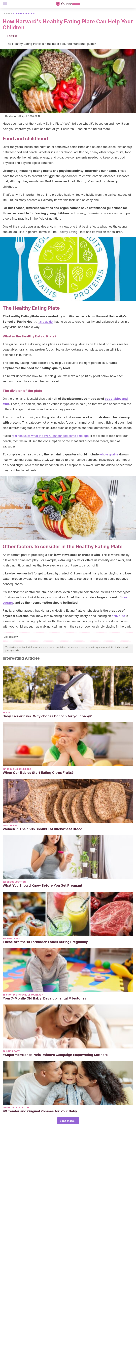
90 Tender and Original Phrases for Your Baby (40, 1111)
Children (7, 13)
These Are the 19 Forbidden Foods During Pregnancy (45, 942)
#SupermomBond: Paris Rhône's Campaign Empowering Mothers (55, 1055)
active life (118, 616)
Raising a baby (11, 1051)
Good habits (10, 825)
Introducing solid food (17, 769)
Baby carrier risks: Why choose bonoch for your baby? (47, 716)
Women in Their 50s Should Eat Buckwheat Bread (42, 829)
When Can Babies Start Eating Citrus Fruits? (38, 773)
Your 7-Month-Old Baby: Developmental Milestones (44, 998)
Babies (6, 712)
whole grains (108, 454)
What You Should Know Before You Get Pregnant (42, 885)
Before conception (14, 882)
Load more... (68, 1120)
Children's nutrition (25, 13)
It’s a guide (45, 321)
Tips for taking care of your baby (23, 995)
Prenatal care (11, 938)
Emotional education (16, 1107)
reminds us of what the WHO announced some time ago (50, 436)
